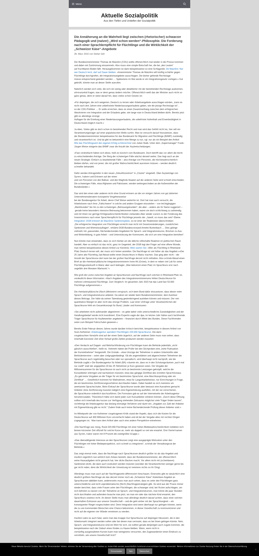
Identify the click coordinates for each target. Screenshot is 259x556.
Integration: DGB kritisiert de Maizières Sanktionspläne (102, 221)
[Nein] (255, 549)
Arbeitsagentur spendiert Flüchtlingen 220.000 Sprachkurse (121, 332)
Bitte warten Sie (138, 248)
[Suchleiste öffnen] (184, 4)
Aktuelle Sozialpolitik (129, 15)
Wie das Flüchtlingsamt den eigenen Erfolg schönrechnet (103, 143)
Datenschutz (144, 551)
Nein (131, 551)
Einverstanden (116, 551)
